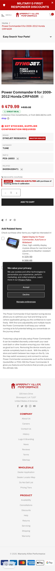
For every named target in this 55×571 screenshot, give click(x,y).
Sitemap (26, 460)
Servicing (26, 526)
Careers (26, 424)
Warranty (26, 536)
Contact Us (26, 429)
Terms (26, 455)
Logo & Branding (26, 439)
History (26, 434)
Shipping (26, 531)
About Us (26, 419)
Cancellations (26, 505)
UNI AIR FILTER (28, 181)
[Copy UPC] (22, 169)
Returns (26, 521)
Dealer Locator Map (26, 477)
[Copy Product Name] (42, 97)
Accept (26, 287)
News (26, 444)
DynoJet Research (14, 138)
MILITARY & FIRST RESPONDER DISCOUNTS (30, 5)
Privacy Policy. (24, 280)
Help (26, 515)
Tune (6, 148)
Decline (26, 295)
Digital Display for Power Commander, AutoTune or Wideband (34, 240)
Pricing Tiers (26, 487)
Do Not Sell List (26, 482)
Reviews (26, 449)
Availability (26, 500)
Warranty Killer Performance (31, 554)
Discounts (26, 510)
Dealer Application (26, 472)
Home (5, 23)
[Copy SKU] (18, 159)
